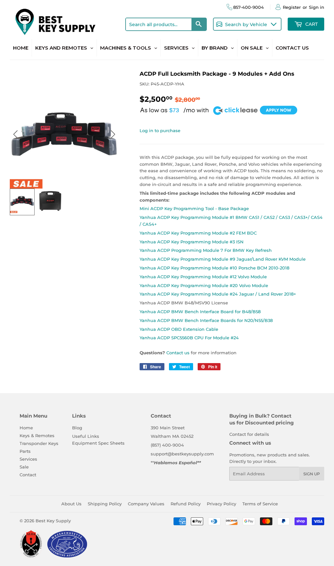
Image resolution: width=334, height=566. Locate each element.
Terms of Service (260, 503)
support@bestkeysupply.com (182, 453)
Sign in (316, 7)
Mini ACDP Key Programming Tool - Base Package (194, 208)
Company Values (146, 503)
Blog (77, 427)
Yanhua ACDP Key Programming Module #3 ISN (192, 241)
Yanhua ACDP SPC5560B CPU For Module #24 (189, 337)
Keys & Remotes (37, 435)
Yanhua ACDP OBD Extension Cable (179, 329)
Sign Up (311, 473)
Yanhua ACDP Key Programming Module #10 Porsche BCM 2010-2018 (214, 267)
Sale (24, 466)
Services (28, 459)
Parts (25, 451)
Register (292, 7)
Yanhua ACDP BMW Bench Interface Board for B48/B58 (200, 311)
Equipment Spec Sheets (98, 443)
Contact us (178, 352)
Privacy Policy (221, 503)
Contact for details (249, 434)
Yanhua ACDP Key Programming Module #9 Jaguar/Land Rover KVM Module (223, 259)
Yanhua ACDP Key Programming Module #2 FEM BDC (198, 233)
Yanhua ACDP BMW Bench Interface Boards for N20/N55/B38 (206, 320)
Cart (311, 24)
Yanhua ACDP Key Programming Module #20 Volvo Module (204, 285)
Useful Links (85, 436)
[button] (113, 134)
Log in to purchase (160, 130)
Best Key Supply (53, 520)
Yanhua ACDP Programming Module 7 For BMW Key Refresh (206, 250)
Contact (28, 474)
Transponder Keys (39, 443)
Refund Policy (186, 503)
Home (26, 427)
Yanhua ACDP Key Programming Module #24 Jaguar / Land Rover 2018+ (218, 294)
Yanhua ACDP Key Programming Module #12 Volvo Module (203, 276)
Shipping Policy (105, 503)
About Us (71, 503)
